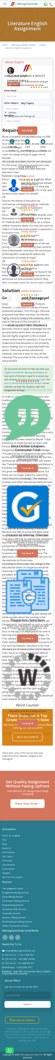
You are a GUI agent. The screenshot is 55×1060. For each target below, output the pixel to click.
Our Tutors (7, 856)
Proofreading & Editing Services (17, 921)
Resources (7, 860)
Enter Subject (11, 103)
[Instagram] (18, 937)
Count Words (8, 868)
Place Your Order (26, 736)
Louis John (27, 176)
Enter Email (10, 90)
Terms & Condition (11, 835)
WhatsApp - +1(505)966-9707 (18, 967)
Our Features (8, 852)
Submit (27, 1004)
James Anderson (31, 291)
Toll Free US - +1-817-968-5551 (19, 954)
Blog (4, 844)
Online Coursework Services (15, 925)
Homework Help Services (14, 909)
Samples (6, 873)
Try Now (27, 468)
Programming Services (13, 905)
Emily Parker (29, 231)
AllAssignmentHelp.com (31, 1054)
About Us (6, 848)
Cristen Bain (28, 261)
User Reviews (8, 864)
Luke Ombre (29, 206)
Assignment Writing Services (15, 892)
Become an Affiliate (22, 1020)
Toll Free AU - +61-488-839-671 (19, 963)
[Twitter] (11, 937)
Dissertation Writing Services (15, 900)
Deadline (8, 115)
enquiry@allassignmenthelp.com (20, 950)
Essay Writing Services (12, 896)
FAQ (4, 839)
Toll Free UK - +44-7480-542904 (19, 959)
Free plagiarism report (12, 888)
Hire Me (26, 130)
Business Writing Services (14, 917)
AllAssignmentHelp (27, 3)
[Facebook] (5, 937)
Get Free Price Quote (12, 877)
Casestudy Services (11, 913)
